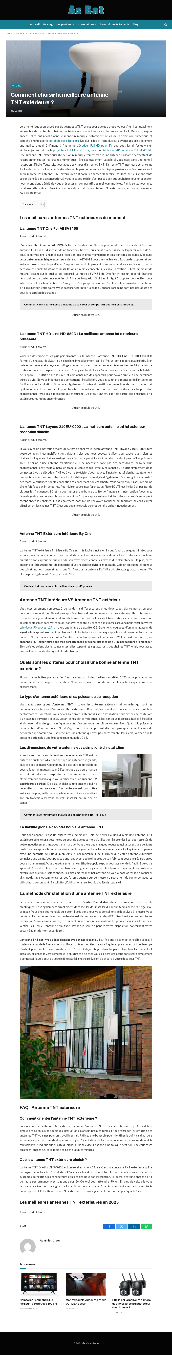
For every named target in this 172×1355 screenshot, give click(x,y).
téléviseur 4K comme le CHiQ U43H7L (127, 150)
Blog (136, 24)
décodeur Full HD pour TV (94, 145)
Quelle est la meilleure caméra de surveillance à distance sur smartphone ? (131, 1304)
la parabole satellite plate (62, 140)
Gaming (48, 24)
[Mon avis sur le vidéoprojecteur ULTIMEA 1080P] (86, 1284)
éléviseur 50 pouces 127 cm (39, 627)
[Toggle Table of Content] (40, 204)
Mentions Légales (90, 1343)
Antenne (16, 86)
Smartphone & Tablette (115, 24)
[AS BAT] (86, 10)
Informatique (86, 24)
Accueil (35, 24)
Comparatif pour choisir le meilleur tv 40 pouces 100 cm (38, 1302)
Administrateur (50, 1240)
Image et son (64, 24)
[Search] (165, 24)
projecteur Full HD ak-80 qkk (71, 150)
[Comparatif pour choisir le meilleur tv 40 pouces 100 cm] (40, 1284)
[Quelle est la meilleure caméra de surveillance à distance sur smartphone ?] (132, 1284)
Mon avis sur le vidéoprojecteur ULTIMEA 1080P (86, 1302)
